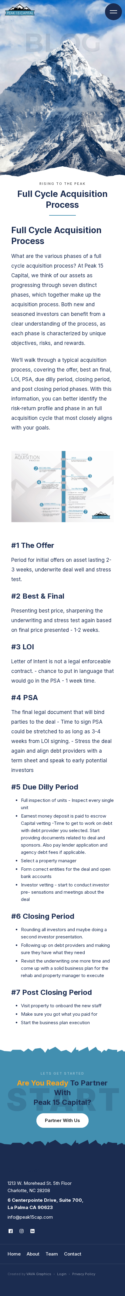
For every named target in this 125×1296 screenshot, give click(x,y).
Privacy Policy (83, 1274)
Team (52, 1254)
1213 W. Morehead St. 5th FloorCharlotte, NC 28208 (40, 1186)
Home (14, 1254)
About (33, 1254)
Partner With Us (62, 1120)
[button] (113, 11)
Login (61, 1274)
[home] (19, 10)
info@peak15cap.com (30, 1217)
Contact (72, 1254)
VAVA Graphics (38, 1274)
